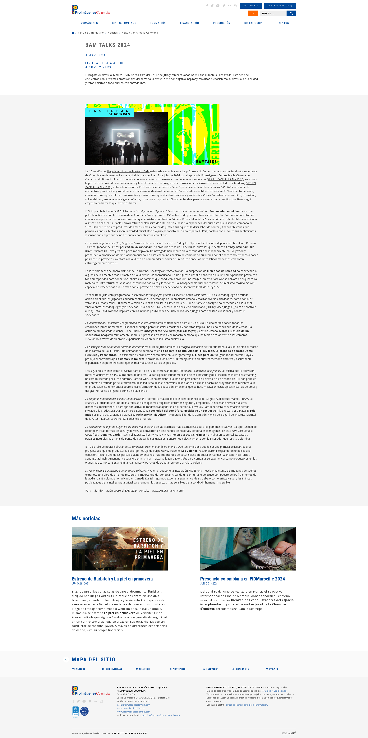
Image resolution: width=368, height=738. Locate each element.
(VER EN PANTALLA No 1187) (225, 179)
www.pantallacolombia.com (131, 708)
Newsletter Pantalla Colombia (140, 32)
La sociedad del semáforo (164, 410)
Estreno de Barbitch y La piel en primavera (112, 579)
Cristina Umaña (208, 331)
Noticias (113, 32)
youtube (218, 5)
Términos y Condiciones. (274, 691)
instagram (235, 5)
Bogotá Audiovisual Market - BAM (128, 171)
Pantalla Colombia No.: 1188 (104, 65)
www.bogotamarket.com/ (168, 490)
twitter (212, 5)
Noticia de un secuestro (200, 410)
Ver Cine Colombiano (91, 32)
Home (73, 33)
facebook (207, 5)
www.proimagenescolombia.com (133, 711)
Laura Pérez (117, 418)
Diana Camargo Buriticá (130, 410)
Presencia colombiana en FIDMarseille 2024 (242, 579)
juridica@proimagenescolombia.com (161, 715)
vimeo (224, 5)
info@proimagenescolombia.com (133, 705)
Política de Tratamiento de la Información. (246, 705)
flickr (229, 5)
